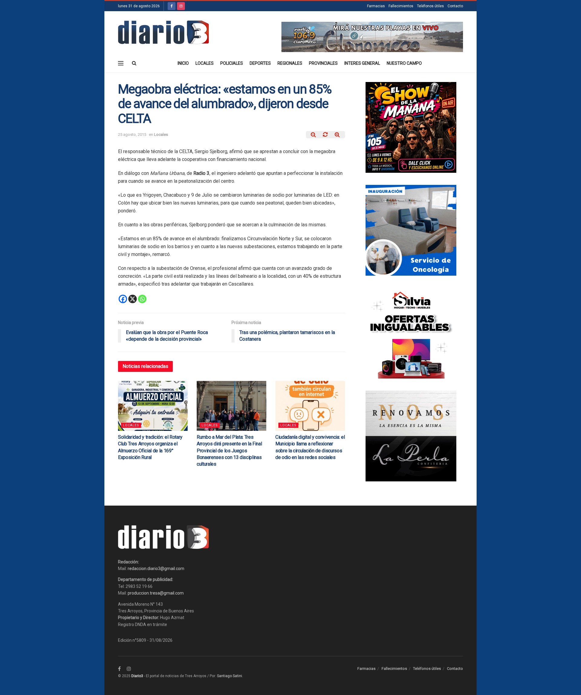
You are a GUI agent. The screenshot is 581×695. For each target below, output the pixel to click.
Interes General (362, 63)
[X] (132, 299)
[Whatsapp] (142, 299)
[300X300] (411, 332)
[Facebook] (123, 299)
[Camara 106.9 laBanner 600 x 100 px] (372, 36)
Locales (204, 63)
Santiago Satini (229, 676)
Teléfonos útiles (430, 6)
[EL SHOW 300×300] (411, 127)
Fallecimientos (401, 6)
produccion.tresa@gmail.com (156, 593)
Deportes (260, 63)
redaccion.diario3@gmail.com (156, 568)
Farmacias (376, 6)
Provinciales (323, 63)
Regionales (289, 63)
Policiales (231, 63)
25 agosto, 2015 (132, 134)
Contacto (455, 6)
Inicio (183, 63)
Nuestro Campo (404, 63)
